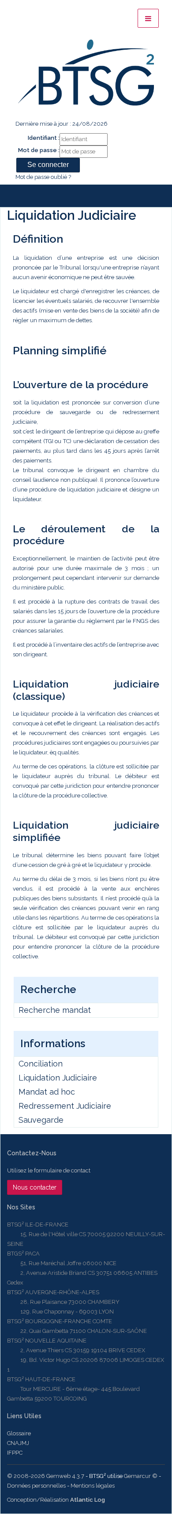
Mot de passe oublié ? (43, 177)
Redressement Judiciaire (65, 1105)
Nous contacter (34, 1187)
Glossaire (19, 1433)
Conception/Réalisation (56, 1499)
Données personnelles (36, 1485)
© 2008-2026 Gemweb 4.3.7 (45, 1476)
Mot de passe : (39, 150)
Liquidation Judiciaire (58, 1077)
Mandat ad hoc (47, 1091)
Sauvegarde (41, 1120)
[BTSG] (85, 72)
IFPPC (14, 1452)
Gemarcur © (140, 1476)
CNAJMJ (18, 1443)
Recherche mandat (55, 1010)
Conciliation (41, 1063)
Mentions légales (93, 1485)
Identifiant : (44, 138)
